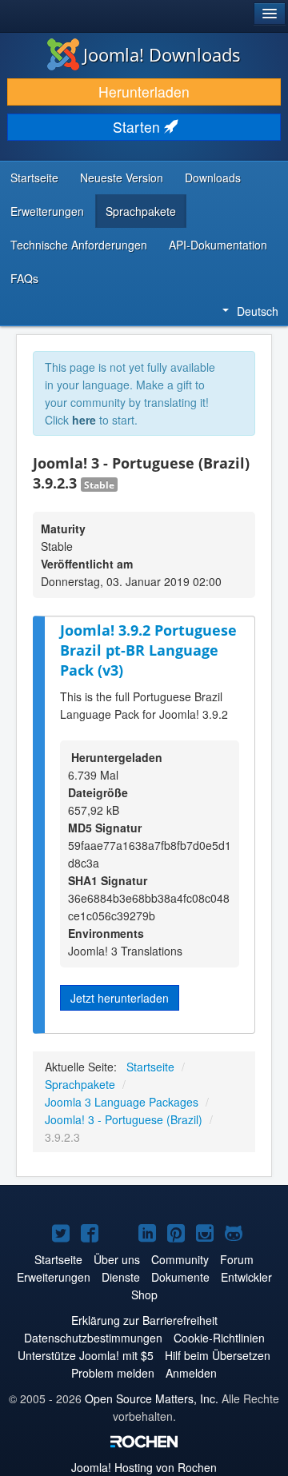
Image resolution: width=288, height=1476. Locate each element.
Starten (138, 127)
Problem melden (112, 1373)
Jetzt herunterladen (119, 998)
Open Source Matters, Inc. (151, 1398)
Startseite (34, 177)
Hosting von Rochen (144, 1467)
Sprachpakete (141, 211)
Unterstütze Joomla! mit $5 (86, 1355)
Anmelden (191, 1373)
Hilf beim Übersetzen (217, 1355)
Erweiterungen (47, 211)
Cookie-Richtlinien (219, 1338)
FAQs (24, 278)
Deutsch (257, 311)
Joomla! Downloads (162, 54)
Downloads (213, 177)
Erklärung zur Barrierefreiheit (144, 1320)
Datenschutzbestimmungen (93, 1338)
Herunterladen (144, 92)
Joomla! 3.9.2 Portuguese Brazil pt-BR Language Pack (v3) (148, 649)
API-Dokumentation (218, 245)
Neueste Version (121, 177)
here (84, 420)
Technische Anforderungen (78, 245)
